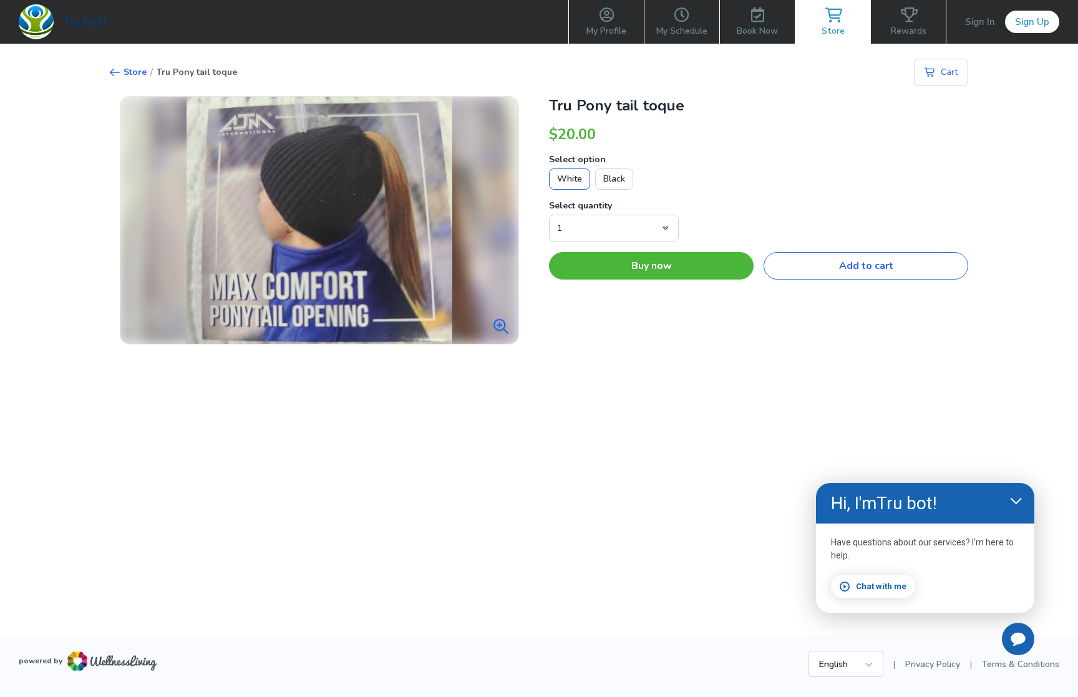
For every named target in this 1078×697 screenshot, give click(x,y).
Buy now (651, 266)
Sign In (980, 22)
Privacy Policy (932, 664)
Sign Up (1032, 22)
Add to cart (866, 266)
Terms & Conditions (1020, 664)
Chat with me (881, 586)
